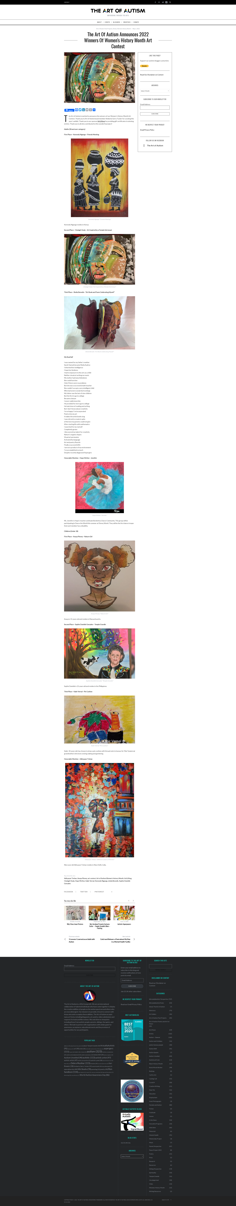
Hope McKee (80, 881)
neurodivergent (107, 1066)
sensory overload (97, 1072)
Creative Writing (154, 1086)
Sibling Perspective (155, 1169)
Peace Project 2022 (155, 1150)
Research (152, 1161)
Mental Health (153, 1135)
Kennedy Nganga (101, 881)
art (76, 1049)
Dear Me (67, 1063)
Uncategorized (154, 1180)
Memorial (152, 1131)
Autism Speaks (108, 1055)
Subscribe (132, 986)
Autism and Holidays (155, 1041)
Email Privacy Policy (147, 130)
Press (151, 1157)
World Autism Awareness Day (95, 1075)
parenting (95, 1069)
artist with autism (91, 1048)
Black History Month (156, 1064)
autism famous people (156, 1045)
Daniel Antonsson (108, 1060)
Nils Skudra (84, 1069)
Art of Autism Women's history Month (110, 878)
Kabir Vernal (89, 881)
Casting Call (153, 1079)
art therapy (100, 1048)
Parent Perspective (155, 1146)
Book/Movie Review (155, 1067)
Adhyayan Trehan (70, 878)
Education (152, 1094)
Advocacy (152, 1010)
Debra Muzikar (80, 1063)
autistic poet (96, 1060)
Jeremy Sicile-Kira (103, 1063)
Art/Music (152, 1030)
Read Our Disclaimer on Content (151, 75)
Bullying (151, 1071)
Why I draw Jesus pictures (75, 924)
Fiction (151, 1109)
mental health (97, 1066)
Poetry (151, 1154)
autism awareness (87, 1055)
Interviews (152, 1127)
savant (88, 1072)
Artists (115, 28)
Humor (151, 1116)
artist (82, 1049)
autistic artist (103, 1057)
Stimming (67, 1075)
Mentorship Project (155, 1139)
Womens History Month (124, 28)
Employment (153, 1097)
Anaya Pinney (82, 878)
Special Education (108, 1072)
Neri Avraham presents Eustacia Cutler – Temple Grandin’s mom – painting (99, 926)
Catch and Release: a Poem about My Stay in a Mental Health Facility (115, 939)
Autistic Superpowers (124, 924)
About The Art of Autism (157, 1007)
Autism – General (154, 1037)
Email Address (145, 104)
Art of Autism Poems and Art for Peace (159, 1023)
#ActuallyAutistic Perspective (158, 999)
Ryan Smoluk (82, 1072)
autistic (89, 1057)
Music (151, 1142)
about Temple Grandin (91, 1046)
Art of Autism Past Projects (104, 28)
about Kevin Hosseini (76, 1046)
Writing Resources (155, 1191)
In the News (153, 1120)
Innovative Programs (155, 1124)
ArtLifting (101, 121)
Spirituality (152, 1172)
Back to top (165, 1200)
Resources (152, 1165)
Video (151, 1184)
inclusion (94, 1063)
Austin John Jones (81, 1052)
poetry (104, 1069)
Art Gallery (152, 1014)
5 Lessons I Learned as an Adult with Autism (82, 939)
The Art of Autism (155, 145)
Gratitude (152, 1112)
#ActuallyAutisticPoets (156, 1003)
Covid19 (152, 1082)
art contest (92, 878)
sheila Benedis (113, 881)
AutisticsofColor (154, 1060)
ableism (67, 1046)
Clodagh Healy (69, 881)
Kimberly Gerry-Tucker (83, 1066)
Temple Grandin (154, 1176)
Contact (67, 2)
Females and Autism (155, 1105)
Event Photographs (155, 1101)
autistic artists (70, 1060)
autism (94, 1051)
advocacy (71, 1048)
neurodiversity (70, 1069)
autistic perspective (84, 1060)
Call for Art (152, 1075)
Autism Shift (98, 1055)
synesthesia (75, 1075)
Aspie (71, 1052)
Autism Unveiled (73, 1057)
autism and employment (74, 1055)
